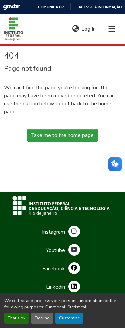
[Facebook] (74, 268)
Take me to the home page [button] (62, 135)
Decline (42, 318)
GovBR (11, 7)
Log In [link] (88, 29)
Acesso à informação (100, 7)
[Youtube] (74, 250)
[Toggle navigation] (111, 29)
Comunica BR (51, 7)
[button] (13, 29)
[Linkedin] (74, 286)
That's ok (16, 318)
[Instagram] (74, 231)
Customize (69, 318)
